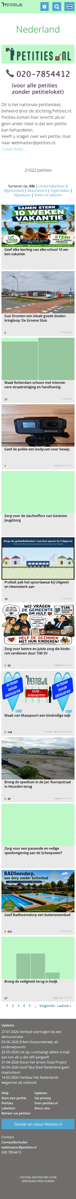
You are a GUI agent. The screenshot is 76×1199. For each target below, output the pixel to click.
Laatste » (64, 1005)
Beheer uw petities (15, 1113)
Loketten (8, 1108)
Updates (40, 1093)
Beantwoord (37, 190)
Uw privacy (42, 1098)
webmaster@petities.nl (19, 1147)
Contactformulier (14, 1142)
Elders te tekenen (48, 195)
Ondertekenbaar (52, 186)
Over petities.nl (46, 1103)
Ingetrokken (60, 190)
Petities (7, 1103)
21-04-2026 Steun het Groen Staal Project (34, 1062)
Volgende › (47, 1005)
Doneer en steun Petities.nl (38, 1124)
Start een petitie (13, 1098)
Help (4, 1093)
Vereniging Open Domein (38, 1181)
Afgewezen (22, 195)
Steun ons (42, 1108)
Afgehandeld (14, 190)
